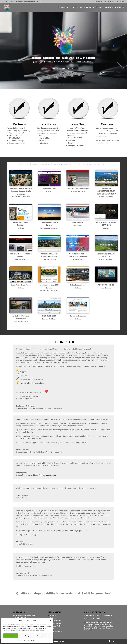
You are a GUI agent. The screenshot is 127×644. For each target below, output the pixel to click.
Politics (77, 164)
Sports (105, 164)
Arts (27, 164)
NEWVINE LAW (49, 188)
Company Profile (100, 1)
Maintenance (108, 124)
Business (35, 164)
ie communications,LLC (49, 285)
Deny (27, 636)
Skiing (97, 164)
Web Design (19, 124)
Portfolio (76, 7)
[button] (50, 621)
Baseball (18, 259)
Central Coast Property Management (42, 475)
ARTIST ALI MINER (106, 285)
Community (45, 164)
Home (122, 1)
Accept (10, 636)
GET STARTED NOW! (63, 68)
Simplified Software (78, 316)
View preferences (43, 636)
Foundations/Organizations (62, 164)
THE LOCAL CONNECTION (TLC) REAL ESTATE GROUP (106, 191)
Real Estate (87, 164)
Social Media (78, 124)
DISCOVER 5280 (49, 316)
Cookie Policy (22, 640)
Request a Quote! (114, 7)
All (21, 164)
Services (63, 7)
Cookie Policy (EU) (56, 631)
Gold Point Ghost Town (21, 285)
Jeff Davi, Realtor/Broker (78, 188)
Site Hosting (48, 124)
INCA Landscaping (77, 285)
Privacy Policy (31, 640)
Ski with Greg (77, 222)
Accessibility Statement (58, 641)
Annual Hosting (93, 7)
